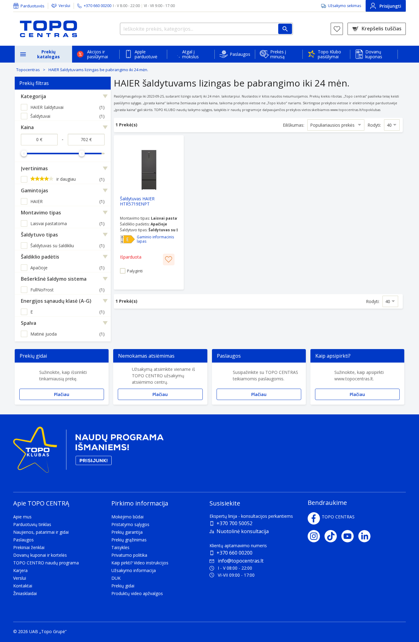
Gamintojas (34, 190)
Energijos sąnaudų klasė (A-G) (56, 301)
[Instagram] (316, 536)
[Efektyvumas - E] (127, 239)
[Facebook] (314, 518)
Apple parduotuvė (146, 54)
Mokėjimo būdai (127, 516)
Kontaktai (22, 585)
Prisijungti (390, 6)
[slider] (24, 153)
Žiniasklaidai (25, 593)
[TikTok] (333, 536)
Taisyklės (120, 547)
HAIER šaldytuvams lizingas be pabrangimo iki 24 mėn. (98, 69)
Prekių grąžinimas (129, 539)
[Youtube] (349, 536)
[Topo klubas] (88, 452)
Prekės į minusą (278, 54)
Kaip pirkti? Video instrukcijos (139, 562)
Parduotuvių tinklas (32, 524)
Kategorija (33, 96)
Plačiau (61, 394)
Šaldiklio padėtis (40, 256)
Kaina (27, 127)
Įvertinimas (34, 168)
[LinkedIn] (366, 536)
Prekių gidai (122, 585)
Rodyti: (374, 125)
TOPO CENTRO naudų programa (46, 562)
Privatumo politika (129, 555)
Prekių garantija (127, 532)
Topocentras (28, 69)
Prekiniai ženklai (28, 547)
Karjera (20, 570)
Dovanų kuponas (373, 54)
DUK (116, 578)
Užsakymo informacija (133, 570)
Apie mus (22, 516)
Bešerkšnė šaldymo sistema (53, 278)
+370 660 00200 (234, 552)
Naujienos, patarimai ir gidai (41, 532)
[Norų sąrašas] (337, 29)
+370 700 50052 (234, 523)
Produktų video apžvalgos (137, 593)
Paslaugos (240, 54)
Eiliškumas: (293, 125)
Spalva (28, 323)
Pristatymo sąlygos (130, 524)
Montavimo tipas (41, 212)
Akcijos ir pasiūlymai (97, 54)
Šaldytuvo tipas (39, 234)
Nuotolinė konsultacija (243, 531)
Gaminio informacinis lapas (155, 239)
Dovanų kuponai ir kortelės (40, 555)
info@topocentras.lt (240, 560)
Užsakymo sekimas (344, 5)
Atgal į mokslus (190, 54)
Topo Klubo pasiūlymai (329, 54)
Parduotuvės (32, 6)
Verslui (64, 5)
